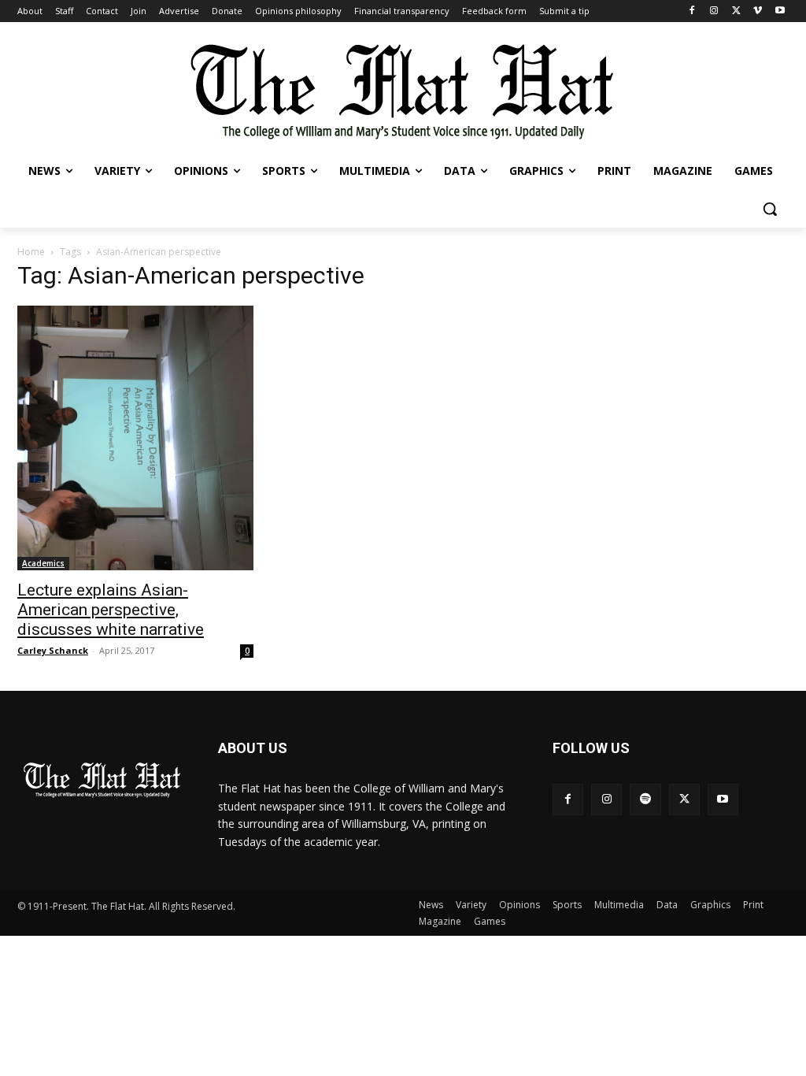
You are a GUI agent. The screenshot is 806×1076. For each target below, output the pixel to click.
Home (31, 251)
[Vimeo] (758, 11)
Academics (43, 563)
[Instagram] (714, 11)
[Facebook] (692, 11)
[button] (770, 209)
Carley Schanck (52, 650)
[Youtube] (780, 11)
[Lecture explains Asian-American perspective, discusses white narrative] (135, 438)
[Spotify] (645, 799)
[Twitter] (736, 11)
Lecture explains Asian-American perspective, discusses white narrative (110, 610)
